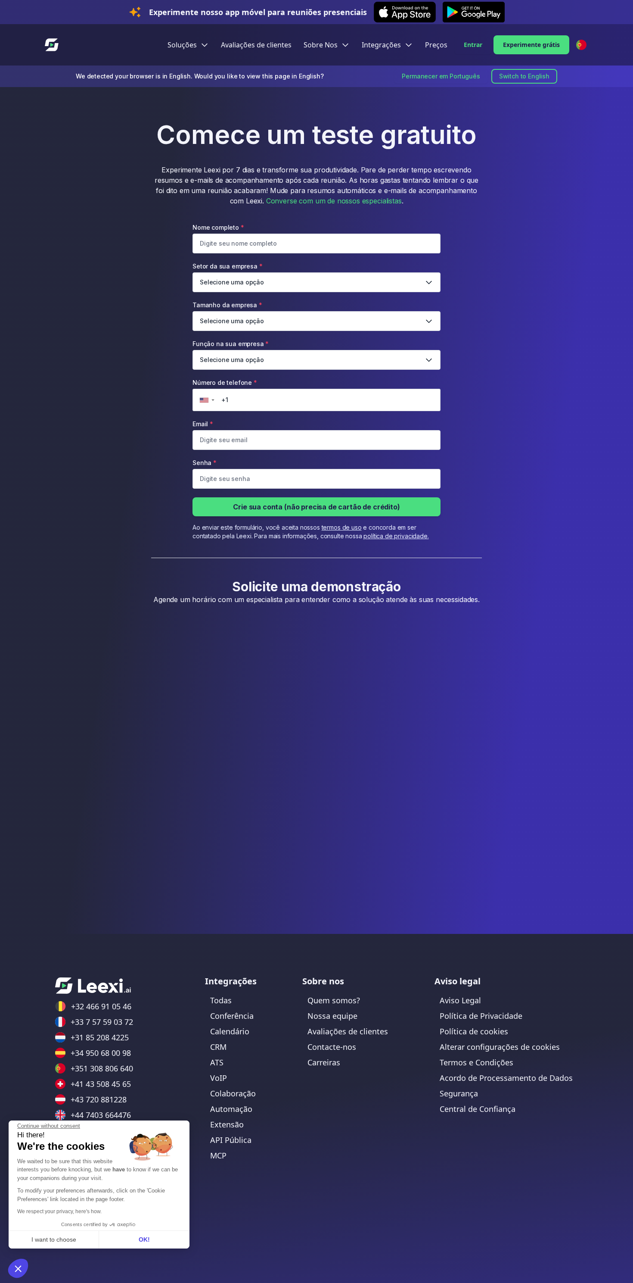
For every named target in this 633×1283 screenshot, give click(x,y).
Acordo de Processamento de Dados (506, 1078)
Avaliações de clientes (256, 45)
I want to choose (53, 1239)
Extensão (227, 1124)
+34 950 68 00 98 (101, 1053)
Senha (204, 462)
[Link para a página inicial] (93, 985)
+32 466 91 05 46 (101, 1006)
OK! (144, 1239)
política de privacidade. (395, 536)
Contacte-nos (331, 1047)
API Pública (230, 1140)
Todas (221, 1000)
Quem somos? (333, 1000)
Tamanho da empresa (228, 313)
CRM (218, 1047)
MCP (218, 1155)
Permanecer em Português (441, 76)
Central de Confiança (477, 1109)
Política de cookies (474, 1031)
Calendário (229, 1031)
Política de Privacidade (481, 1016)
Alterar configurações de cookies (500, 1047)
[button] (18, 1268)
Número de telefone (224, 390)
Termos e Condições (476, 1062)
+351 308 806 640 (102, 1068)
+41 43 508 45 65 (101, 1084)
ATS (216, 1062)
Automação (231, 1109)
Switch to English (524, 76)
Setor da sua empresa (228, 274)
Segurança (459, 1093)
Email (202, 424)
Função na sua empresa (230, 351)
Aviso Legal (460, 1000)
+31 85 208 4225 (100, 1037)
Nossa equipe (332, 1016)
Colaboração (233, 1093)
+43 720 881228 (99, 1099)
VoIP (218, 1078)
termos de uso (342, 527)
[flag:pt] (581, 44)
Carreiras (323, 1062)
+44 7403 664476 (101, 1115)
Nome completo (218, 227)
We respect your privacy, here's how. (59, 1211)
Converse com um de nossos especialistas (334, 201)
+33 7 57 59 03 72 (102, 1022)
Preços (436, 45)
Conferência (232, 1016)
